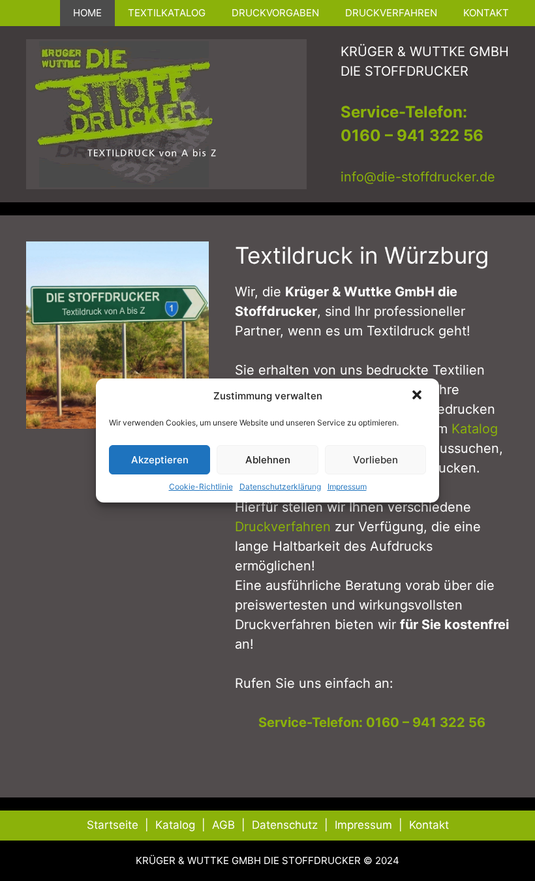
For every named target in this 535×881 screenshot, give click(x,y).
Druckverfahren (283, 526)
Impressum (347, 486)
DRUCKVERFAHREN (391, 13)
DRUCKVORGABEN (275, 13)
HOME (87, 13)
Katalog (474, 429)
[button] (418, 396)
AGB (223, 824)
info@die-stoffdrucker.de (418, 177)
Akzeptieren (160, 460)
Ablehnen (267, 460)
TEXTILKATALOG (167, 13)
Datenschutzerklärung (280, 486)
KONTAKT (486, 13)
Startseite (112, 824)
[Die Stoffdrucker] (166, 113)
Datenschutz (285, 824)
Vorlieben (375, 460)
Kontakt (429, 824)
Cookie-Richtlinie (201, 486)
